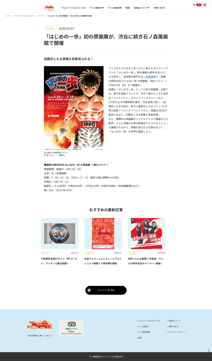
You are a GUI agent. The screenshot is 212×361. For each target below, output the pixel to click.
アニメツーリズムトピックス (73, 8)
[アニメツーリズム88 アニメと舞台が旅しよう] (49, 8)
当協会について (174, 321)
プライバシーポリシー (176, 332)
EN (204, 4)
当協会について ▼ (141, 8)
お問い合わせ (159, 8)
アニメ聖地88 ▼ (97, 8)
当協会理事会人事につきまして (40, 335)
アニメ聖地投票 (114, 8)
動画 (128, 8)
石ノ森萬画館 (148, 76)
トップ (7, 16)
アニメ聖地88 (143, 326)
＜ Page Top (208, 353)
